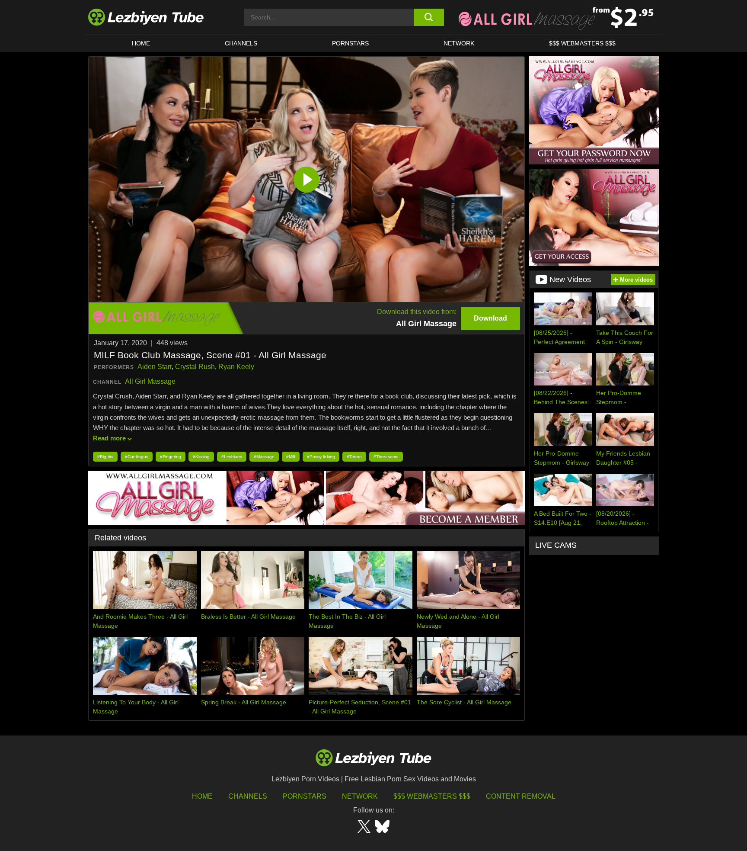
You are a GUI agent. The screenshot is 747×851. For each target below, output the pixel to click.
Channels (247, 796)
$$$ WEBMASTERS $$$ (582, 43)
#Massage (264, 456)
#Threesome (386, 456)
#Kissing (201, 456)
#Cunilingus (136, 456)
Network (459, 43)
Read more (109, 438)
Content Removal (520, 796)
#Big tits (105, 456)
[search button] (429, 17)
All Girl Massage (150, 381)
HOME (141, 43)
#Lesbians (231, 456)
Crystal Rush (195, 366)
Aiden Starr (154, 366)
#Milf (290, 456)
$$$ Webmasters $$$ (431, 796)
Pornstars (350, 43)
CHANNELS (241, 43)
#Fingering (170, 456)
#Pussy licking (321, 456)
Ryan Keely (236, 366)
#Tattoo (354, 456)
